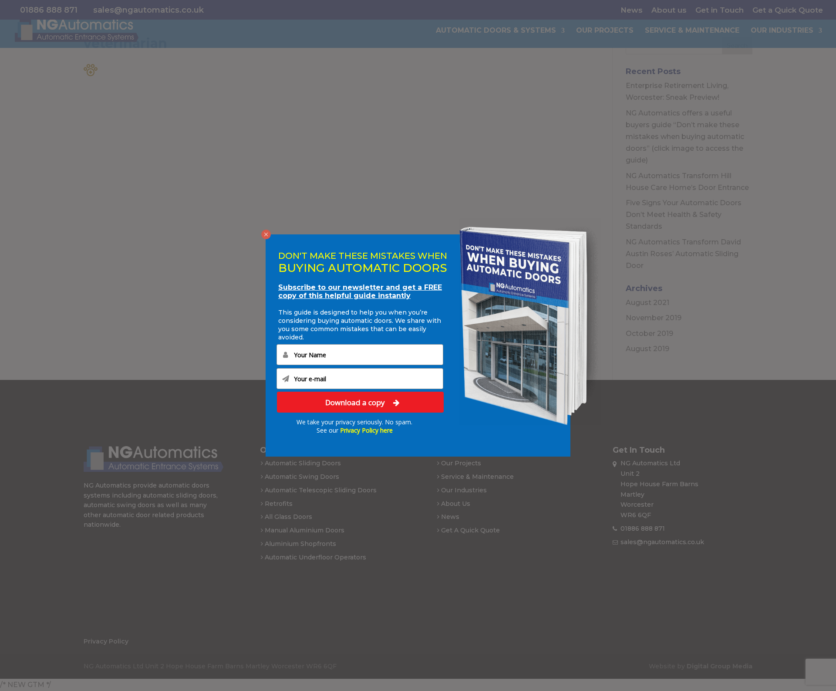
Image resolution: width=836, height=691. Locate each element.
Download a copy (356, 402)
